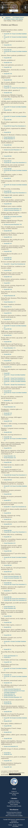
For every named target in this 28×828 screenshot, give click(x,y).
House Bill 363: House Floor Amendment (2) (15, 600)
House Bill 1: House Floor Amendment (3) (14, 380)
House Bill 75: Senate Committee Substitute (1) (15, 107)
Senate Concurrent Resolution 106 (13, 224)
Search (13, 10)
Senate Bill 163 (8, 289)
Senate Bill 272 (8, 524)
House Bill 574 (7, 313)
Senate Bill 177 (8, 591)
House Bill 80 (7, 513)
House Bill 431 (7, 635)
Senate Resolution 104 (10, 695)
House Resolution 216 (9, 543)
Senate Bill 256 (8, 80)
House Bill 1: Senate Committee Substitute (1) (15, 382)
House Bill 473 (7, 45)
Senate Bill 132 (8, 237)
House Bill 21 (7, 657)
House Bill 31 (7, 753)
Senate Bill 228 (8, 738)
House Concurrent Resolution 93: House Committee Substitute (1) (14, 691)
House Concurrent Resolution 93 (12, 689)
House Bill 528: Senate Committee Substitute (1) (15, 171)
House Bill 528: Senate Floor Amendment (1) (15, 475)
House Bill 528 (7, 169)
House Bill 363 (7, 597)
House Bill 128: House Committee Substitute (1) (15, 439)
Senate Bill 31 (7, 500)
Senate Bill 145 (8, 413)
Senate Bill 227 (8, 571)
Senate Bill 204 (8, 480)
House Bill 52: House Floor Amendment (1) (15, 126)
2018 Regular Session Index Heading (13, 19)
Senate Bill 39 (7, 702)
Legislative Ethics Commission (14, 814)
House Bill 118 (7, 307)
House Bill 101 (7, 86)
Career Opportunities (14, 793)
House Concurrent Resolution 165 (12, 208)
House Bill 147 (7, 675)
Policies (10, 825)
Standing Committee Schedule (14, 806)
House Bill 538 (7, 530)
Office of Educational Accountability (14, 815)
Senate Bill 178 (8, 683)
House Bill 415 (7, 367)
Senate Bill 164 (8, 62)
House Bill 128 (7, 437)
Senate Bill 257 (8, 721)
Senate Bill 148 (8, 73)
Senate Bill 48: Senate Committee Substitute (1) (15, 558)
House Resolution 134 (9, 456)
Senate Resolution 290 (10, 608)
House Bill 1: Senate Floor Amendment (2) (14, 384)
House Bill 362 (7, 110)
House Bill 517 (7, 415)
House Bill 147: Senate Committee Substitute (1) (15, 677)
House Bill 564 (7, 341)
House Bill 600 (7, 156)
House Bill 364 (7, 191)
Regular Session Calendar (14, 802)
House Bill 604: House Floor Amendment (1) (15, 532)
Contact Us (14, 791)
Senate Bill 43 (7, 627)
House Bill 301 (7, 319)
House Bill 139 (7, 760)
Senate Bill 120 (8, 276)
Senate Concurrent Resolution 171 (13, 210)
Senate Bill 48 (7, 519)
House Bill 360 (7, 726)
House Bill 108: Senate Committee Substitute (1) (15, 718)
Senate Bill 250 (8, 426)
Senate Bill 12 (7, 649)
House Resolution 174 (9, 348)
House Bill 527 (7, 391)
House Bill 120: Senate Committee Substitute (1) (15, 185)
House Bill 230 (7, 494)
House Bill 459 (7, 467)
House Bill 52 (7, 132)
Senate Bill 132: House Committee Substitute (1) (15, 487)
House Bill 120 (7, 67)
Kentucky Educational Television (14, 812)
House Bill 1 (7, 373)
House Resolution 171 (9, 302)
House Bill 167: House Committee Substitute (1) (15, 34)
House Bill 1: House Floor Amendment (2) (14, 264)
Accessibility (15, 826)
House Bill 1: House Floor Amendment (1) (14, 378)
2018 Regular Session (18, 17)
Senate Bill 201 (8, 335)
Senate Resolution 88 (9, 295)
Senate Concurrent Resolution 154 (13, 578)
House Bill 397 (7, 360)
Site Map (14, 794)
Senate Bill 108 (8, 421)
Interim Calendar (14, 804)
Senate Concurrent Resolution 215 (13, 150)
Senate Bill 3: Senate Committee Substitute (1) (15, 642)
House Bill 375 (7, 257)
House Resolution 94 (9, 694)
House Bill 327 (7, 161)
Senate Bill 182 (8, 92)
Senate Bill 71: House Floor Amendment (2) (15, 506)
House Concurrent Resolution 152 (12, 576)
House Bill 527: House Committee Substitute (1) (15, 393)
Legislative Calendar (14, 801)
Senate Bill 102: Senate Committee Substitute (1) (13, 217)
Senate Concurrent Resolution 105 (13, 697)
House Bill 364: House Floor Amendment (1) (15, 192)
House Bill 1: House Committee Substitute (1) (14, 375)
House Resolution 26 (9, 137)
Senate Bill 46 (7, 354)
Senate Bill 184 (8, 754)
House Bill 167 (7, 537)
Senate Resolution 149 (10, 457)
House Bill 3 (7, 283)
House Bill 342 (7, 270)
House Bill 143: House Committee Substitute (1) (15, 669)
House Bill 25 (7, 178)
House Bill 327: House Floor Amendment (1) (15, 162)
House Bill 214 (7, 99)
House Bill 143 (7, 662)
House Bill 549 (7, 565)
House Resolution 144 (9, 407)
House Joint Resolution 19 (10, 656)
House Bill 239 (7, 703)
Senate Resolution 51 (9, 138)
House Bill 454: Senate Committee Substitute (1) (15, 52)
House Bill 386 (7, 259)
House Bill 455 (7, 58)
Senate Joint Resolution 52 (11, 746)
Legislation (8, 17)
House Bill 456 (7, 462)
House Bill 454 (7, 50)
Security (15, 825)
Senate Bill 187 (8, 243)
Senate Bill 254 (8, 711)
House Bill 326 (7, 551)
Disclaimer (20, 825)
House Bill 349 (7, 145)
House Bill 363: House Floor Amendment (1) (15, 598)
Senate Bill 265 (8, 231)
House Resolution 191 (9, 606)
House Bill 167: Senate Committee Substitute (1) (15, 37)
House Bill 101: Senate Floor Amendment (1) (15, 88)
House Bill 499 (7, 197)
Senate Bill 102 (8, 400)
